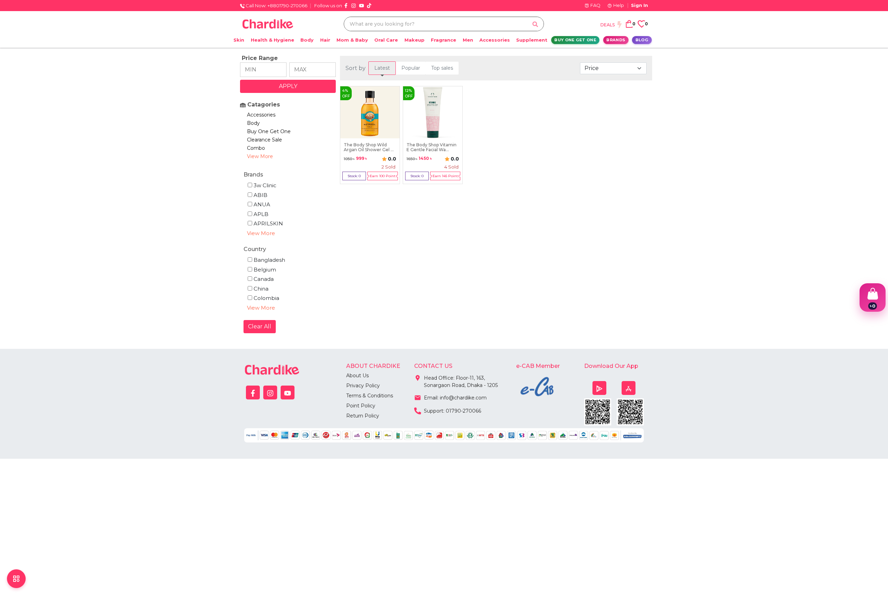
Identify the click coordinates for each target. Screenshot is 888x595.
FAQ (595, 5)
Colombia (266, 298)
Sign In (639, 5)
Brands (615, 39)
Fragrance (443, 40)
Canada (264, 279)
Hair (325, 40)
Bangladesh (269, 260)
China (261, 288)
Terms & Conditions (369, 396)
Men (468, 40)
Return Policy (362, 416)
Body (307, 40)
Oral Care (386, 40)
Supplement (531, 40)
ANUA (262, 204)
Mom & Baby (352, 40)
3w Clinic (265, 185)
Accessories (494, 40)
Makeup (414, 40)
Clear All (259, 326)
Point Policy (360, 406)
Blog (641, 39)
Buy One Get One (575, 39)
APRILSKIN (268, 223)
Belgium (265, 269)
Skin (238, 40)
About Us (357, 375)
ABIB (260, 195)
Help (618, 5)
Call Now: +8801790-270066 (276, 5)
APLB (261, 214)
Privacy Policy (363, 385)
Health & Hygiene (272, 40)
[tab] (382, 68)
